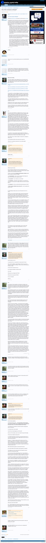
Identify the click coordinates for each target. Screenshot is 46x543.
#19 (28, 522)
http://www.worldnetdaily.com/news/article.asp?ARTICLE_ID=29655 (18, 88)
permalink (26, 18)
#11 (28, 354)
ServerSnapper (9, 522)
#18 (28, 507)
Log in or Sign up (42, 0)
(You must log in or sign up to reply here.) (24, 534)
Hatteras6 (3, 116)
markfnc (9, 240)
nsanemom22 (4, 55)
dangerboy (3, 150)
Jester (8, 73)
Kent (2, 83)
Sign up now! (37, 9)
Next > (7, 534)
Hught (3, 19)
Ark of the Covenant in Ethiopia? (13, 16)
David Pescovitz (13, 18)
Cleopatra (3, 362)
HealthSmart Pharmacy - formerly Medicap (37, 34)
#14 (28, 380)
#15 (28, 389)
